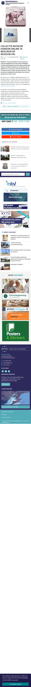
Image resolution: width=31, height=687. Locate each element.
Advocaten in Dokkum (17, 264)
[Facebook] (2, 371)
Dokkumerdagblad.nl (11, 1)
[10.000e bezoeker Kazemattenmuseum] (5, 245)
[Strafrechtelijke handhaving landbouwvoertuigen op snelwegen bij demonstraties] (5, 259)
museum (4, 103)
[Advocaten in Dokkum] (5, 267)
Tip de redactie (16, 137)
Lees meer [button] (15, 680)
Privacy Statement (6, 417)
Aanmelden (5, 384)
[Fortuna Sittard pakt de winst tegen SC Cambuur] (5, 252)
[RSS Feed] (9, 371)
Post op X (16, 133)
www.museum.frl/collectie (7, 86)
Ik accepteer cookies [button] (15, 684)
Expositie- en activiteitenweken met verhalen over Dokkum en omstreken (19, 166)
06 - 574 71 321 (21, 121)
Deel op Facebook (16, 129)
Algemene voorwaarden (7, 411)
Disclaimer (4, 414)
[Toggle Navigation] (28, 3)
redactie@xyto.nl (7, 363)
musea (9, 103)
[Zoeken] (28, 174)
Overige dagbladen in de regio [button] (10, 407)
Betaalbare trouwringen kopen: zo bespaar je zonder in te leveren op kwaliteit (20, 237)
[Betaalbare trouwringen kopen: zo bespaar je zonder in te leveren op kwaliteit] (5, 238)
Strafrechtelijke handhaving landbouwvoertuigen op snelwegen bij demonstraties (21, 259)
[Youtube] (5, 371)
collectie (14, 103)
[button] (1, 35)
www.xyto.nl (6, 365)
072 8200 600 (7, 360)
